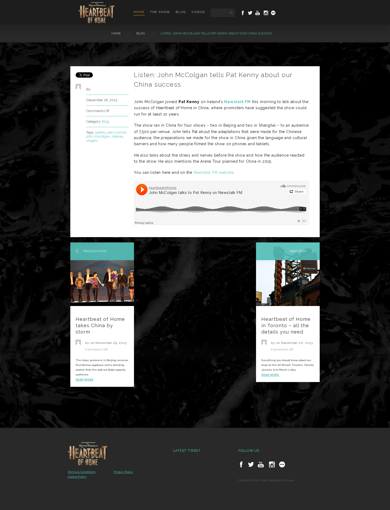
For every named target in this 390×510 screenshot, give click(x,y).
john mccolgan (98, 136)
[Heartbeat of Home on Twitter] (251, 464)
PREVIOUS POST (95, 251)
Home (139, 12)
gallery (100, 132)
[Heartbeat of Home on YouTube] (261, 464)
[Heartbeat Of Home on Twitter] (250, 13)
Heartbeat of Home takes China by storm (100, 325)
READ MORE (84, 380)
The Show (160, 12)
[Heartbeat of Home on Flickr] (282, 464)
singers (92, 141)
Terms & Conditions (82, 472)
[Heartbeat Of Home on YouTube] (257, 13)
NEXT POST (298, 251)
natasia (117, 136)
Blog (181, 12)
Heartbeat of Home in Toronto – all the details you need (286, 325)
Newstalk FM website (214, 172)
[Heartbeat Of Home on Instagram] (265, 13)
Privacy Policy (123, 472)
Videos (198, 12)
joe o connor (116, 132)
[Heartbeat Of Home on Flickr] (273, 13)
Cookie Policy (77, 476)
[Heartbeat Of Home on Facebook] (242, 13)
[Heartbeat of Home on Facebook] (241, 464)
